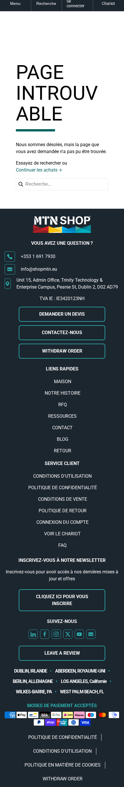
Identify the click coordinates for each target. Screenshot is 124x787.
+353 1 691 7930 (38, 256)
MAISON (62, 381)
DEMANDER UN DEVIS (62, 314)
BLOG (62, 439)
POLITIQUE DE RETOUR (63, 510)
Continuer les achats (36, 170)
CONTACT (62, 427)
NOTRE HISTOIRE (62, 393)
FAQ (62, 545)
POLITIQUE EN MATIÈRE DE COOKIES (63, 765)
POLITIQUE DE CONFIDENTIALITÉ (62, 487)
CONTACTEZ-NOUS (62, 332)
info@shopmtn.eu (39, 269)
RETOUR (62, 450)
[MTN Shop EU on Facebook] (44, 634)
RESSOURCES (62, 416)
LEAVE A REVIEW (62, 653)
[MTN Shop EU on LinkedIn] (33, 634)
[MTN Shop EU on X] (67, 634)
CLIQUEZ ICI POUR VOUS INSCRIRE (62, 600)
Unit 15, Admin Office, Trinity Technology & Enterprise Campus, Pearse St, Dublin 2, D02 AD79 (67, 283)
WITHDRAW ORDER (62, 351)
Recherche (46, 3)
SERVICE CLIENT (62, 463)
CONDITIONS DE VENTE (62, 499)
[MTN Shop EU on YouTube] (79, 634)
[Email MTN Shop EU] (90, 634)
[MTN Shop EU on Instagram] (56, 634)
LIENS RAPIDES (62, 369)
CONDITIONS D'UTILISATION (62, 476)
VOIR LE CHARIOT (62, 533)
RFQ (62, 404)
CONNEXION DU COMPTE (62, 522)
